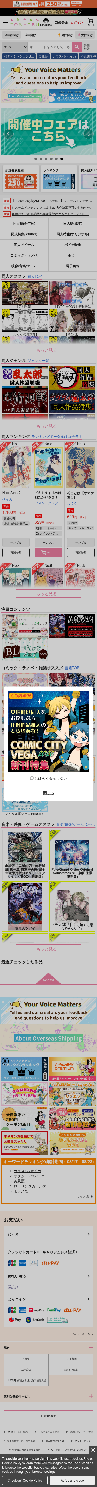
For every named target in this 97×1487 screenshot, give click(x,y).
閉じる (48, 792)
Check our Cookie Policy (25, 1480)
